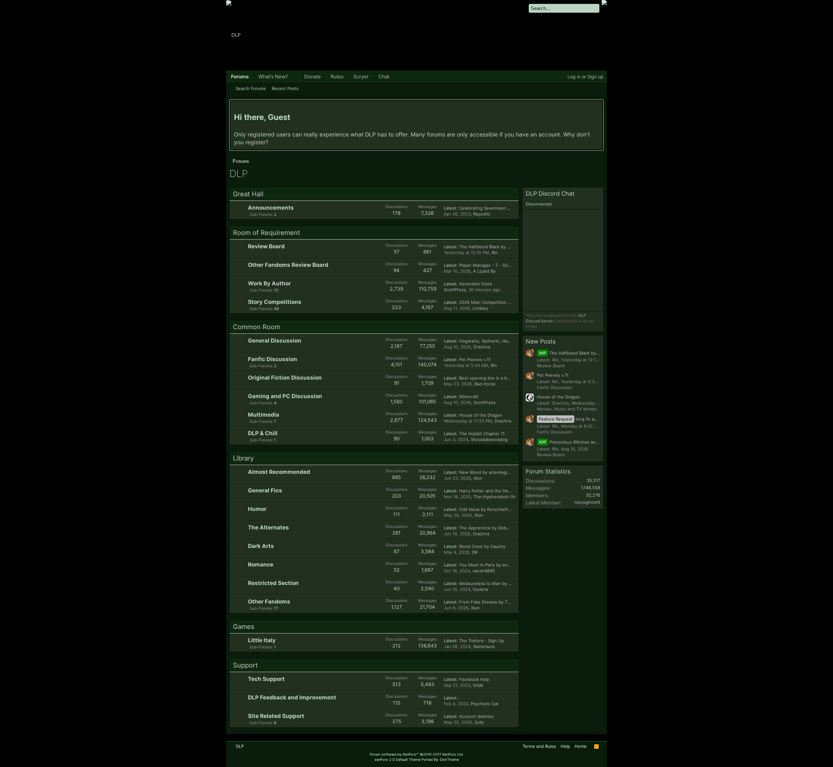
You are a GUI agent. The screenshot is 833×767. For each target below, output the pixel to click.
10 (264, 290)
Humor (257, 509)
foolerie (480, 589)
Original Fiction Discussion (285, 377)
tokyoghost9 (587, 502)
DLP (240, 746)
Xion (477, 478)
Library (243, 458)
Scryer (361, 76)
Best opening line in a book (486, 378)
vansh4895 (483, 570)
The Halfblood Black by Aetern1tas (494, 246)
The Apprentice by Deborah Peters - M (499, 527)
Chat (383, 76)
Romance (260, 564)
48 (264, 308)
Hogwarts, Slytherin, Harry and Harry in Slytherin (508, 341)
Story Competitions (274, 302)
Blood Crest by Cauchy (482, 546)
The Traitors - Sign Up (481, 640)
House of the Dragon (480, 415)
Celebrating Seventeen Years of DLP (496, 208)
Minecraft (469, 396)
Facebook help (474, 679)
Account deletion (476, 716)
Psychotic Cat (484, 703)
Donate (312, 76)
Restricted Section (273, 583)
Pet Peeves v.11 (475, 359)
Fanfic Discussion (272, 359)
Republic (481, 213)
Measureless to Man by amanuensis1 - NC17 (504, 583)
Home (581, 746)
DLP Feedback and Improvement (292, 697)
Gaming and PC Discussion (285, 396)
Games (243, 626)
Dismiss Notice (598, 107)
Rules (337, 76)
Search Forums (251, 88)
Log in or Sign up (585, 76)
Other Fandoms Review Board (288, 265)
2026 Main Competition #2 (486, 302)
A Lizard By (484, 271)
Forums (240, 76)
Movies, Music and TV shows (566, 408)
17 (264, 608)
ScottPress (455, 289)
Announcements (271, 207)
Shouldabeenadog (489, 439)
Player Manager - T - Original (488, 265)
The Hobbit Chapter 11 (482, 433)
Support (245, 665)
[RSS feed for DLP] (596, 746)
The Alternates (268, 527)
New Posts (540, 341)
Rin (495, 252)
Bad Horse (485, 383)
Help (565, 746)
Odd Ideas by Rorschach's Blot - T (493, 509)
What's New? (273, 76)
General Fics (265, 490)
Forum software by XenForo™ (417, 754)
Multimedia (263, 414)
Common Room (256, 327)
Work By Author (269, 283)
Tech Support (266, 679)
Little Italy (262, 640)
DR (474, 552)
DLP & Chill (263, 433)
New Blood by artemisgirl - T (488, 472)
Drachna (481, 346)
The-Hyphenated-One (496, 496)
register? (256, 142)
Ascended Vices (475, 283)
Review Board (266, 246)
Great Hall (248, 194)
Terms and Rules (539, 746)
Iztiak (478, 685)
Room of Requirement (266, 233)
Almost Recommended (279, 472)
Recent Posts (285, 88)
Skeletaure (484, 646)
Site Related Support (276, 716)
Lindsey (480, 308)
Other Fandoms (269, 601)
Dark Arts (261, 546)
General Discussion (274, 340)
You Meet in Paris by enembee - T (494, 564)
